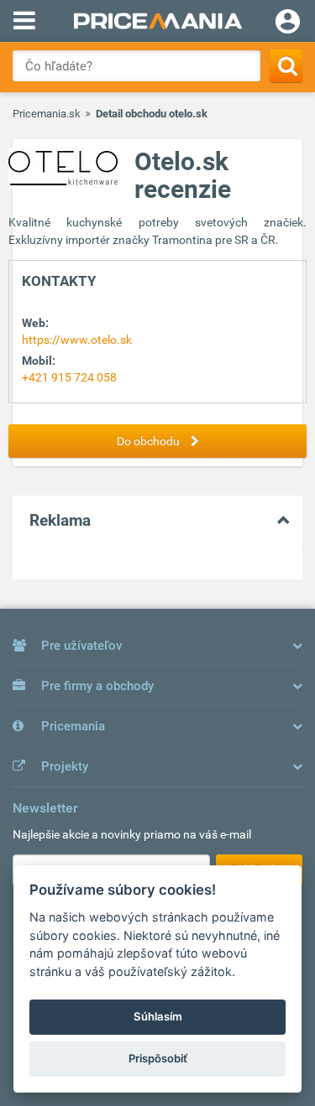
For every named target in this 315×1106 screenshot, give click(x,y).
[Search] (286, 65)
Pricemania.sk (47, 113)
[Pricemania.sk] (157, 21)
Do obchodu (149, 441)
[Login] (287, 23)
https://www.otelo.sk (77, 339)
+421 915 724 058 (69, 377)
